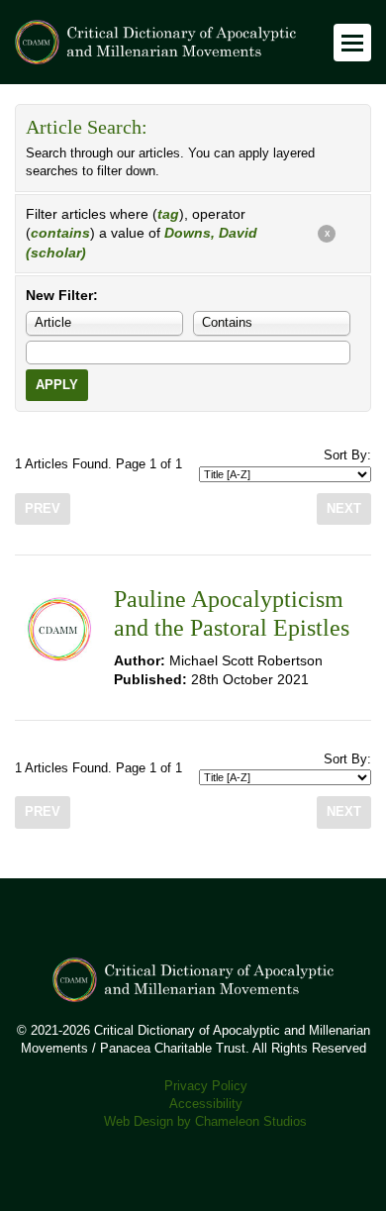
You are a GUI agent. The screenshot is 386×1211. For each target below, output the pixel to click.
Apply (57, 385)
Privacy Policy (205, 1086)
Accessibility (205, 1104)
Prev (42, 509)
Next (344, 509)
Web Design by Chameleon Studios (205, 1122)
